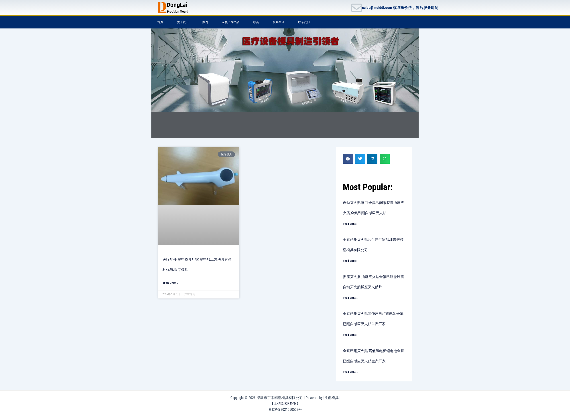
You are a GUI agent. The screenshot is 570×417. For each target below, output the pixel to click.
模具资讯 (278, 22)
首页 (160, 22)
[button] (348, 159)
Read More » (170, 283)
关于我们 (183, 22)
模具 (256, 22)
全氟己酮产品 (230, 22)
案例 (205, 22)
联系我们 (304, 22)
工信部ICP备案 (285, 403)
